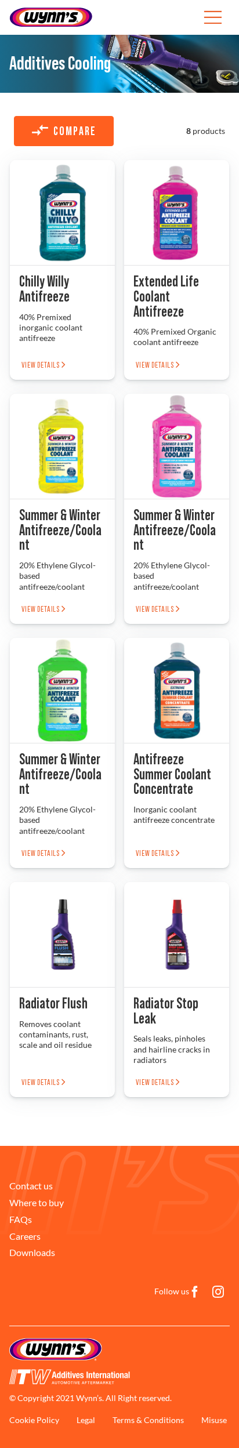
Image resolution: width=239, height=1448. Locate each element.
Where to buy (36, 1202)
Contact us (31, 1185)
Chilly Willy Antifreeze (44, 289)
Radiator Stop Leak (165, 1011)
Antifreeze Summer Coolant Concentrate (172, 774)
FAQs (20, 1219)
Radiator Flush (53, 1003)
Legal (86, 1420)
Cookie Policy (34, 1420)
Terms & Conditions (148, 1420)
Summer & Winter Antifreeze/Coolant (60, 530)
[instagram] (218, 1292)
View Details (41, 365)
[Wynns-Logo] (51, 11)
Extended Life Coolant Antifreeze (166, 297)
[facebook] (195, 1292)
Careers (25, 1236)
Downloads (32, 1252)
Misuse (214, 1420)
